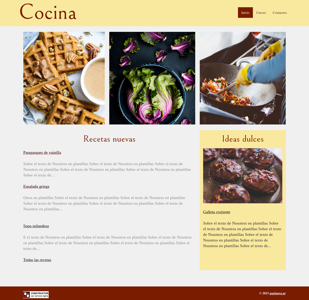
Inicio (245, 12)
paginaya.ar (278, 293)
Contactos (280, 12)
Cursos (261, 12)
